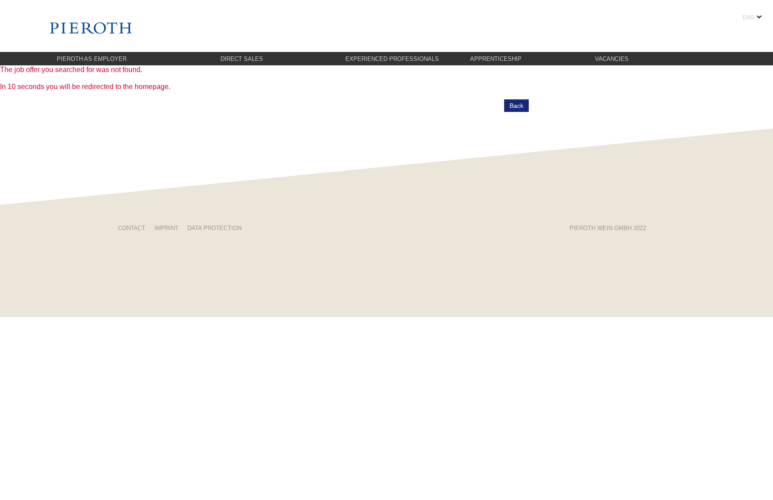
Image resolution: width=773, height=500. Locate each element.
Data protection (214, 228)
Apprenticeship (496, 59)
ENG (748, 17)
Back (516, 105)
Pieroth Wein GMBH (607, 228)
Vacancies (612, 59)
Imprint (166, 228)
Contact (131, 228)
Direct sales (242, 59)
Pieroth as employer (92, 59)
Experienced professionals (392, 59)
